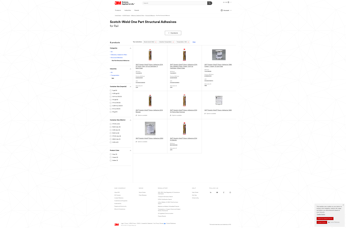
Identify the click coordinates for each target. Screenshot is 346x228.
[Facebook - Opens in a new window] (223, 192)
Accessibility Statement (146, 223)
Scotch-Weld (149, 42)
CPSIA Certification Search (165, 199)
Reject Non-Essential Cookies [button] (325, 218)
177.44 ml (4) (116, 124)
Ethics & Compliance (119, 209)
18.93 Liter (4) (116, 127)
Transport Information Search (165, 196)
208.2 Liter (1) (116, 139)
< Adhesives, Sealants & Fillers (118, 54)
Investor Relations (118, 198)
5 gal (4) (114, 90)
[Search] (209, 3)
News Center (142, 192)
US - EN (225, 2)
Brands (137, 10)
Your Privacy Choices (158, 223)
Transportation (165, 42)
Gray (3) (114, 154)
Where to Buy (195, 198)
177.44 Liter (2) (116, 136)
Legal (122, 223)
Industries (128, 10)
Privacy (126, 223)
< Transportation (114, 75)
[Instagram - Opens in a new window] (230, 192)
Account (226, 10)
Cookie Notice (321, 214)
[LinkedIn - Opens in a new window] (210, 192)
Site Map (194, 195)
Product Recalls (162, 216)
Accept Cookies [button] (322, 222)
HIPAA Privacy (132, 223)
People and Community (120, 206)
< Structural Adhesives (116, 57)
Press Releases (143, 195)
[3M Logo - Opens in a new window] (125, 3)
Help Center (195, 192)
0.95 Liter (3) (116, 130)
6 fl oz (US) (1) (116, 109)
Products (118, 10)
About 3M (117, 192)
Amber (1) (115, 160)
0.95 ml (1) (115, 142)
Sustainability (117, 203)
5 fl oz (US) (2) (116, 102)
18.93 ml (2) (115, 133)
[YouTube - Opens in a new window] (217, 192)
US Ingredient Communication (165, 213)
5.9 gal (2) (115, 99)
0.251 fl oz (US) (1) (117, 105)
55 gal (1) (114, 112)
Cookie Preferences (171, 223)
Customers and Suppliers (120, 200)
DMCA (138, 223)
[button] (334, 222)
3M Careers (117, 195)
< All (111, 52)
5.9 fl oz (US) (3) (117, 96)
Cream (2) (115, 157)
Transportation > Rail (182, 42)
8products (174, 33)
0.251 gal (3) (115, 93)
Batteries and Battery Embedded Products (168, 206)
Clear (194, 42)
